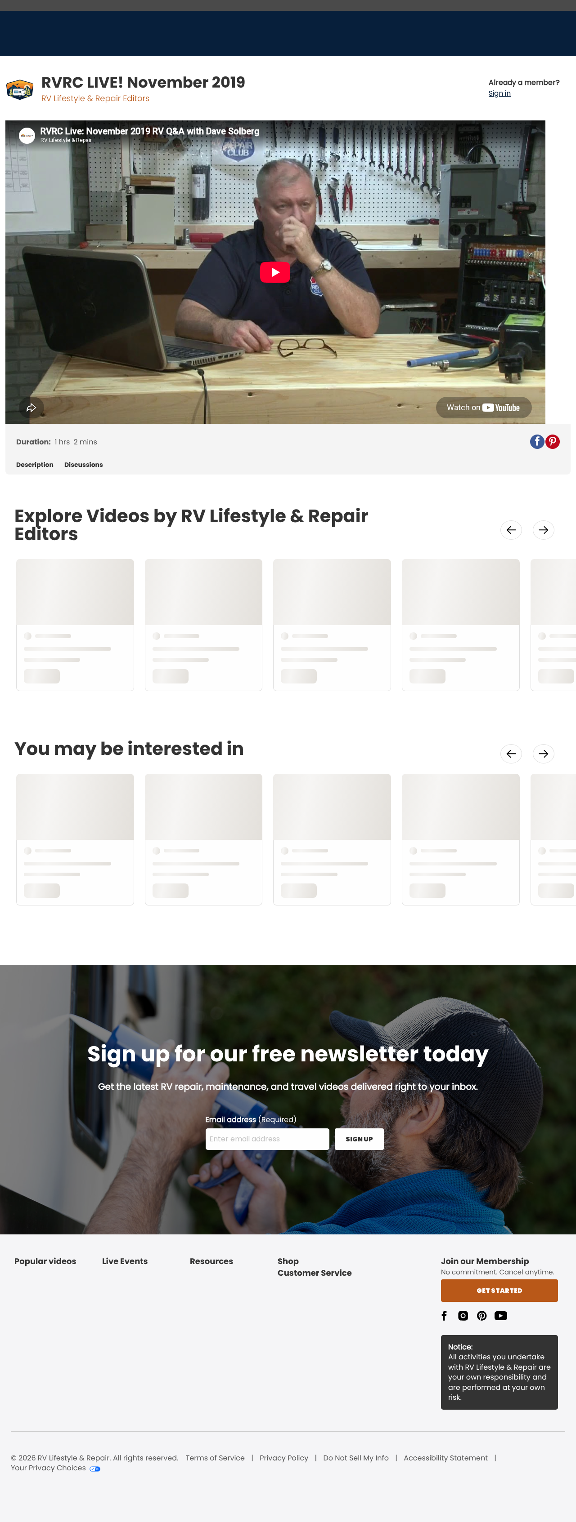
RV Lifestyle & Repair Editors (95, 98)
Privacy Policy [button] (284, 1458)
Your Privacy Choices (48, 1468)
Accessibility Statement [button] (446, 1458)
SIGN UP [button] (359, 1139)
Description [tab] (35, 465)
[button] (524, 88)
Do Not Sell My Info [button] (356, 1458)
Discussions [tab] (83, 465)
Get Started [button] (499, 1290)
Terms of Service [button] (215, 1458)
